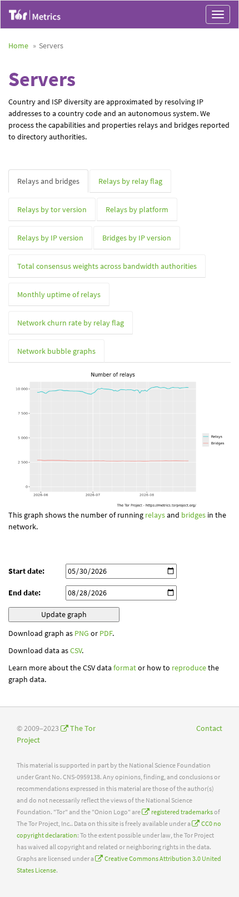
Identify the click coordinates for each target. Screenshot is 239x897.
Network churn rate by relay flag (70, 323)
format (124, 668)
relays (155, 515)
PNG (81, 633)
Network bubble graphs (56, 351)
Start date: (26, 571)
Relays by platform (137, 209)
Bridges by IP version (136, 238)
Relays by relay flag (130, 181)
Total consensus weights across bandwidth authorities (107, 266)
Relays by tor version (52, 209)
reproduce (189, 668)
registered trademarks (182, 812)
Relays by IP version (50, 238)
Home (18, 46)
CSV (76, 650)
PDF (105, 633)
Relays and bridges (48, 181)
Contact (209, 728)
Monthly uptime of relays (59, 294)
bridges (193, 515)
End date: (24, 593)
